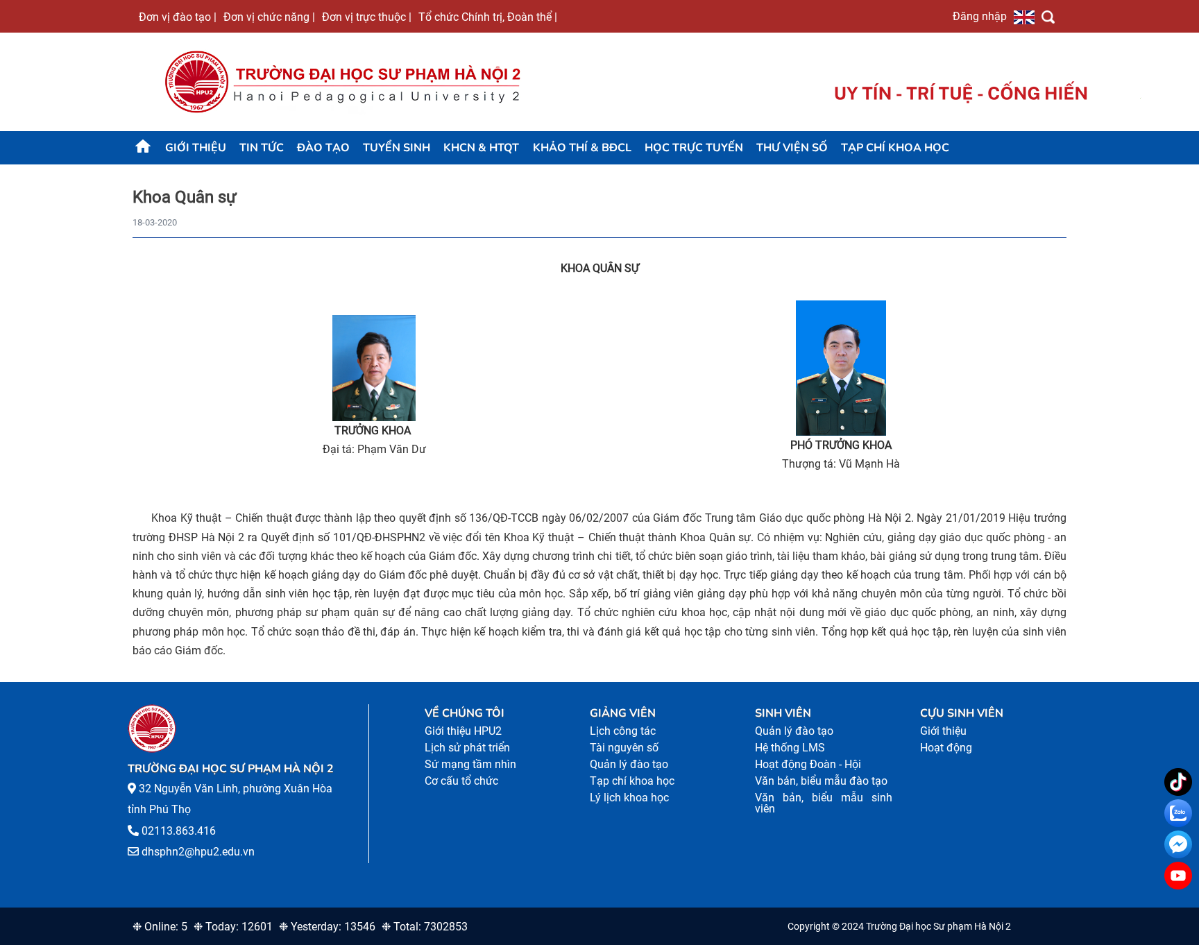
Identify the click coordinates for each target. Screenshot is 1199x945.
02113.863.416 (179, 830)
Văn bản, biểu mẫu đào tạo (821, 781)
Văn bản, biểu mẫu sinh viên (823, 803)
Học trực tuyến (694, 147)
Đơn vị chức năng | (269, 16)
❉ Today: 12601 (233, 926)
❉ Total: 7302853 (425, 926)
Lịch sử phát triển (467, 747)
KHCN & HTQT (481, 147)
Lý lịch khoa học (629, 797)
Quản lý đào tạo (629, 764)
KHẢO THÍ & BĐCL (582, 147)
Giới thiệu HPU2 (463, 731)
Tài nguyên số (624, 747)
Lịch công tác (623, 731)
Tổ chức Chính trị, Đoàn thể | (487, 16)
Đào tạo (323, 147)
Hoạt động (946, 747)
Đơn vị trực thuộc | (366, 16)
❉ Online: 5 (160, 926)
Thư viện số (792, 147)
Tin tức (261, 147)
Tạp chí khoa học (895, 147)
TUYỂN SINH (396, 147)
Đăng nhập (980, 16)
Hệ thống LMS (790, 747)
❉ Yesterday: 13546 (327, 926)
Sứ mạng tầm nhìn (470, 764)
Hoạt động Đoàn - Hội (808, 764)
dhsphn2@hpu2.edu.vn (198, 851)
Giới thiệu (195, 147)
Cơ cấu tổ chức (461, 781)
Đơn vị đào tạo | (177, 16)
